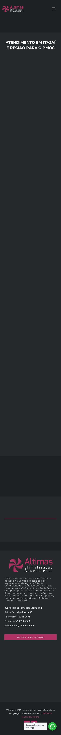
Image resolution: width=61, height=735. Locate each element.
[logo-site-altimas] (31, 558)
